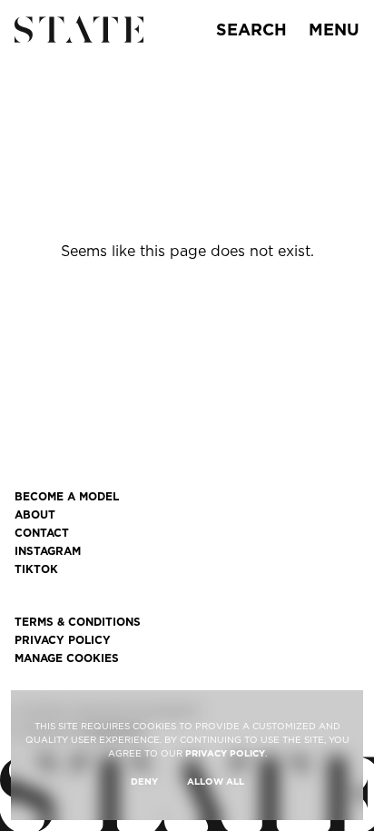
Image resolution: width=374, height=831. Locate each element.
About (35, 514)
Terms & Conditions (78, 622)
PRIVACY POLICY (225, 752)
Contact (42, 533)
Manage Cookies (67, 658)
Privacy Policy (63, 640)
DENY (144, 781)
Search (251, 29)
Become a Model (67, 496)
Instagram (48, 551)
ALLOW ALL (215, 781)
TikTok (36, 569)
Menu (334, 29)
